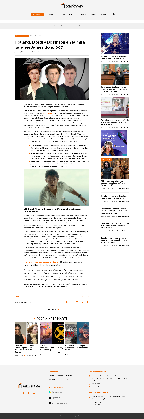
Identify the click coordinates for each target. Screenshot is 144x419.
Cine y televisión (36, 25)
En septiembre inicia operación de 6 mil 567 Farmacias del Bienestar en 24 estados (115, 122)
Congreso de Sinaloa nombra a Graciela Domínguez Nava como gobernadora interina (114, 89)
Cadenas (60, 376)
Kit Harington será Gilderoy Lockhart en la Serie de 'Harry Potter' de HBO (113, 183)
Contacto (69, 379)
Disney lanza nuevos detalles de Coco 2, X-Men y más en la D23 (51, 348)
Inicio (16, 25)
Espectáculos (24, 25)
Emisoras (52, 376)
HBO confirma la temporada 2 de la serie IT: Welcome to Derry (76, 348)
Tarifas (59, 379)
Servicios (52, 379)
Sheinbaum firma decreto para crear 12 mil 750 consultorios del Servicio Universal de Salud (114, 240)
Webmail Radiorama (59, 403)
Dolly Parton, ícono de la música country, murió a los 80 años (114, 57)
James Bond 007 (26, 302)
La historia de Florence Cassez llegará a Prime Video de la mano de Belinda (24, 349)
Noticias (69, 376)
